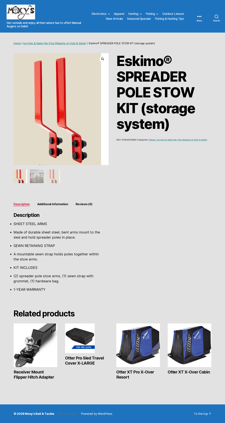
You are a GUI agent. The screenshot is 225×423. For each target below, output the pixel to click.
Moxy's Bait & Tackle (39, 413)
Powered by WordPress (96, 413)
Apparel (119, 13)
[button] (103, 59)
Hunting (133, 13)
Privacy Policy (67, 413)
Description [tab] (22, 204)
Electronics (99, 13)
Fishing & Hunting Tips (169, 18)
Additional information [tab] (52, 204)
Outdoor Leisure (173, 13)
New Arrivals (114, 18)
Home (17, 43)
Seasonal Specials (139, 18)
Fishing (150, 13)
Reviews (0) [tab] (84, 204)
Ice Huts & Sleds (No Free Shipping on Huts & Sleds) (54, 43)
